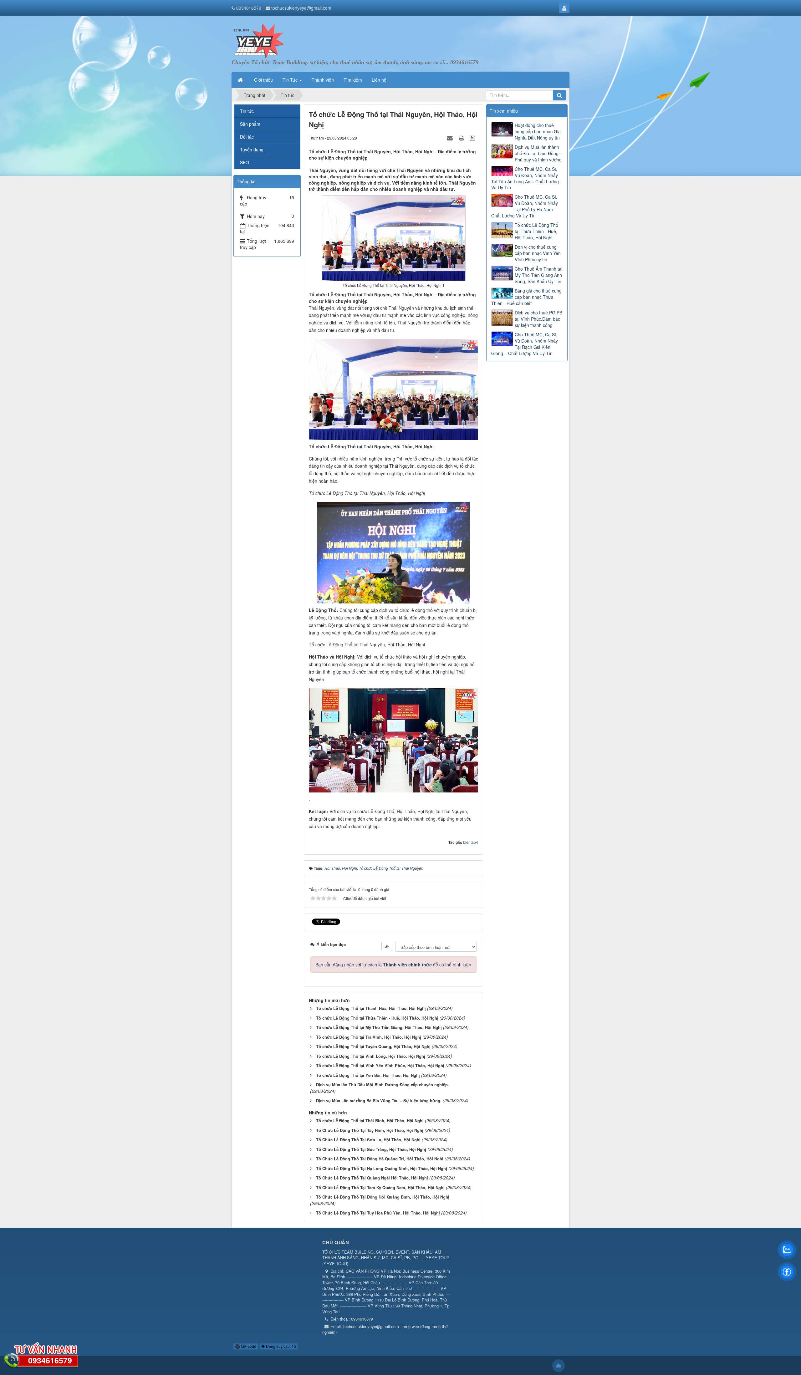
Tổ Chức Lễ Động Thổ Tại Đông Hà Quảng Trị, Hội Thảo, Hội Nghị (379, 1159)
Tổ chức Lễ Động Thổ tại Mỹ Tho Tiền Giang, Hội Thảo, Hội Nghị (379, 1027)
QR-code (248, 1346)
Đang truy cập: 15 (280, 1346)
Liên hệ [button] (379, 80)
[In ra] (462, 138)
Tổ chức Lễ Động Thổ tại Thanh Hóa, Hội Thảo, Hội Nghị (371, 1008)
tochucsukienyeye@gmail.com (301, 8)
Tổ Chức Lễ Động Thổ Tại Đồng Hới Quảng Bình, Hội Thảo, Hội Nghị (382, 1197)
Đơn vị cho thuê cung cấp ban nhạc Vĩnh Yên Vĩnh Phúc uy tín (538, 253)
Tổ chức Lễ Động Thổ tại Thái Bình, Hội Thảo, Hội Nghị (370, 1120)
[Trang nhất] (241, 80)
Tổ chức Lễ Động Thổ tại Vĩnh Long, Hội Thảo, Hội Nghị (370, 1056)
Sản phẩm (250, 124)
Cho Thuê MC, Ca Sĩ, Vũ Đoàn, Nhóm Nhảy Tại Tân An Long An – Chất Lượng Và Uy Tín (525, 178)
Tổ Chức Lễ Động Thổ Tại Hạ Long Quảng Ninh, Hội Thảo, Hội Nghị (381, 1168)
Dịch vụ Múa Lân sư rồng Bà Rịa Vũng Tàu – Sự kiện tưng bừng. (378, 1100)
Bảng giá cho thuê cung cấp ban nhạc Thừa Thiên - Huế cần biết (526, 297)
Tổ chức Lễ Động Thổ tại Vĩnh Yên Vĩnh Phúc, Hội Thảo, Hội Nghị (380, 1065)
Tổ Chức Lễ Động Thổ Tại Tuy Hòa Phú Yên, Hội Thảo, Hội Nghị (378, 1213)
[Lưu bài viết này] (473, 138)
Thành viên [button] (323, 80)
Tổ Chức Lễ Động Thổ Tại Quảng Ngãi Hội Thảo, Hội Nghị (372, 1178)
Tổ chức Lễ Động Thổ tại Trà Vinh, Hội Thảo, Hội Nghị (368, 1037)
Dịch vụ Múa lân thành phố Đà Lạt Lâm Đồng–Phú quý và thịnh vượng (538, 153)
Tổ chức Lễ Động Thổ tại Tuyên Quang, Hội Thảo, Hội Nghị (373, 1046)
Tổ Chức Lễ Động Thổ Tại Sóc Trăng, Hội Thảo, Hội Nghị (371, 1149)
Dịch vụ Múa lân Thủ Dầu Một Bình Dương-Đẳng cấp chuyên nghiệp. (382, 1084)
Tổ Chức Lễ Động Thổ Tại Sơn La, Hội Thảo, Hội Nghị (368, 1140)
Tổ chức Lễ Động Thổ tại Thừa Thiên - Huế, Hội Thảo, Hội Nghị (377, 1018)
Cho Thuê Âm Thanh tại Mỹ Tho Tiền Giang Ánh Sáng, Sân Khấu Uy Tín (538, 275)
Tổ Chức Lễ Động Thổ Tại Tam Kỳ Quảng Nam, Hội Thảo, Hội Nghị (380, 1187)
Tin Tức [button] (291, 80)
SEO (244, 162)
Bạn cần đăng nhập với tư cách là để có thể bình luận (393, 964)
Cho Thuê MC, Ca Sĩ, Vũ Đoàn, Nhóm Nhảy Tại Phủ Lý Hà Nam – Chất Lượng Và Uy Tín (524, 206)
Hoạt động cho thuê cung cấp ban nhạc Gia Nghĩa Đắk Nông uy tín (538, 131)
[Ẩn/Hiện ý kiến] (386, 946)
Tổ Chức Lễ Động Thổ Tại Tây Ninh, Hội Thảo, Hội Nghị (369, 1130)
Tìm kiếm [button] (353, 80)
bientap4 (470, 842)
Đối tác (247, 137)
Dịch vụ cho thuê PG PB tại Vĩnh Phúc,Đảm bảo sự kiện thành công (538, 318)
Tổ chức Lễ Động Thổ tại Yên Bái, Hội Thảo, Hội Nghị (368, 1075)
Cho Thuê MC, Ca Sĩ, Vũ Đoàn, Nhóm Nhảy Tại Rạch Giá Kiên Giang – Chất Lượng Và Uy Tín (524, 343)
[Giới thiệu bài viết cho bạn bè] (450, 138)
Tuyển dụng (251, 149)
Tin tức (247, 111)
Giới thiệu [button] (263, 80)
